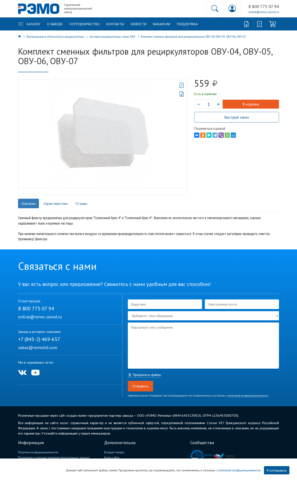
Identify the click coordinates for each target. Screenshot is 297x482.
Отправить (140, 386)
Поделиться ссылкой (209, 128)
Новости (138, 24)
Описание (28, 203)
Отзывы (81, 203)
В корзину (250, 104)
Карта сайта (111, 457)
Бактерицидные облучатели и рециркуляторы (55, 37)
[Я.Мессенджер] (209, 135)
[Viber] (221, 135)
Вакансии (161, 24)
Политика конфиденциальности (38, 452)
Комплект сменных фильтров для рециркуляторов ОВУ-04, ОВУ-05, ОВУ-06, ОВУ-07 (193, 37)
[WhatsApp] (227, 135)
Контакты (115, 24)
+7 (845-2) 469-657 (39, 339)
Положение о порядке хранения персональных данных (54, 457)
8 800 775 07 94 (264, 6)
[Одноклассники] (202, 135)
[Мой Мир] (233, 135)
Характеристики (55, 203)
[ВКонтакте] (196, 135)
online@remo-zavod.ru (264, 12)
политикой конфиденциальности (247, 395)
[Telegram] (215, 135)
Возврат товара (114, 452)
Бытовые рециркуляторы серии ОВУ (112, 37)
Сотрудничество (84, 24)
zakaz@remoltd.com (37, 347)
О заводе (55, 24)
